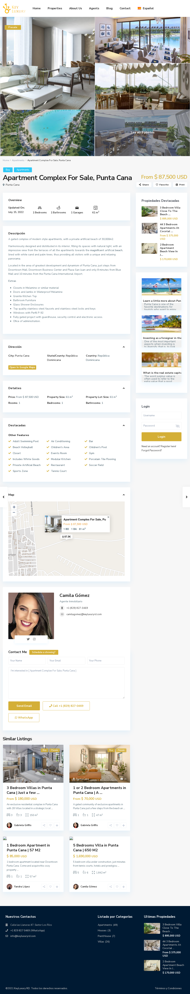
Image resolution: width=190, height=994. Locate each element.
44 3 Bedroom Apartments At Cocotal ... (169, 228)
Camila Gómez (74, 595)
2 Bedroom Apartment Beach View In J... (169, 250)
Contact (125, 8)
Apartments (18, 160)
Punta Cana (12, 185)
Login (161, 437)
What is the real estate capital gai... (166, 373)
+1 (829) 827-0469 (77, 608)
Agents (94, 8)
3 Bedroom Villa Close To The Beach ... (170, 211)
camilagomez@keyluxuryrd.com (84, 614)
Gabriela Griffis (22, 825)
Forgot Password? (152, 450)
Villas (101, 941)
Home (37, 8)
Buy (8, 169)
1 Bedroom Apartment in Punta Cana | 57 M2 (28, 848)
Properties (55, 8)
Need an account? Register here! (159, 446)
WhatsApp (25, 717)
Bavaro (13, 779)
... (52, 808)
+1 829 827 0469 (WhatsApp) (27, 930)
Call (67, 706)
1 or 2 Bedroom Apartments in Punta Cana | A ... (99, 790)
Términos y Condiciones (168, 988)
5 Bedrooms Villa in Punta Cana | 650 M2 (95, 848)
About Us (75, 8)
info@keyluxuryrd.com (23, 936)
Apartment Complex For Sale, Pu (84, 519)
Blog (109, 8)
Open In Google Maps (22, 367)
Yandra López (22, 886)
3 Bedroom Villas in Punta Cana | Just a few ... (29, 790)
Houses (102, 930)
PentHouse (104, 936)
